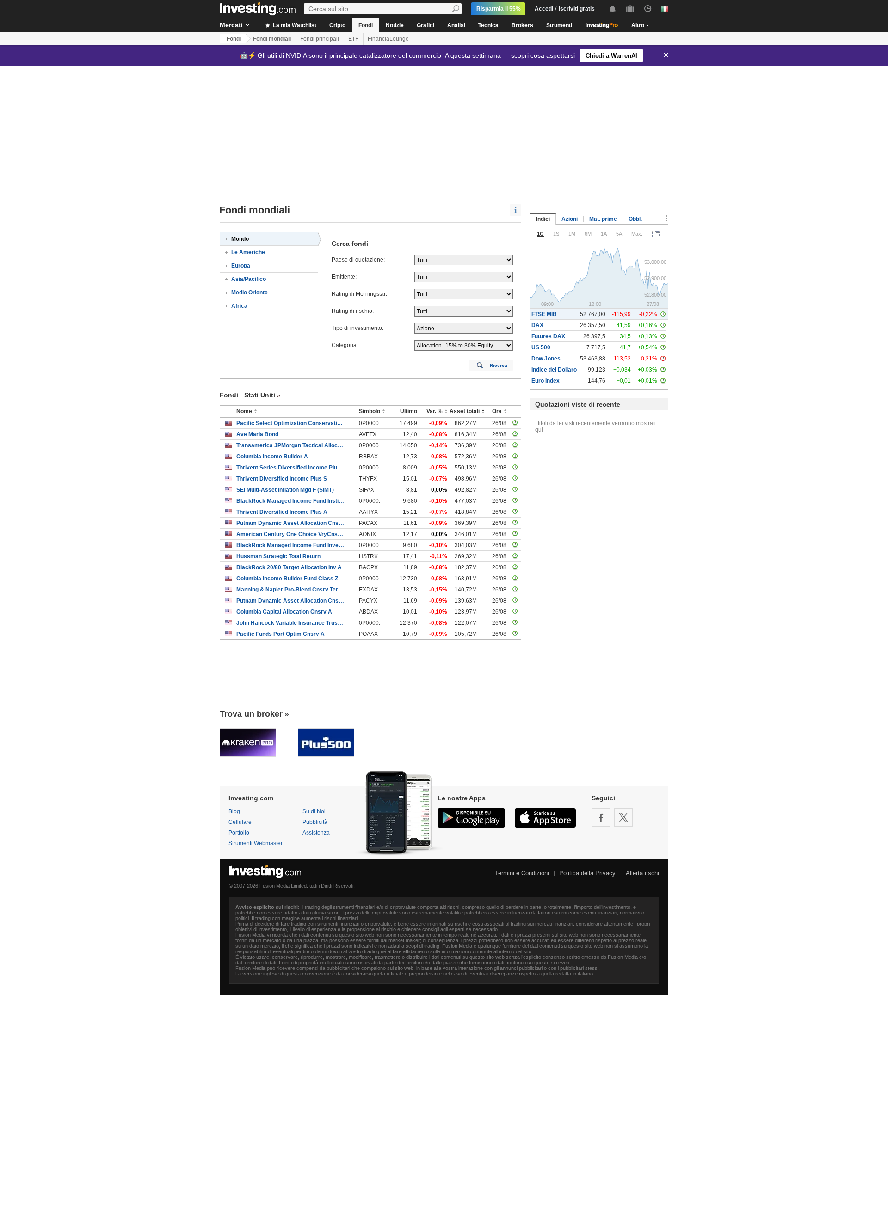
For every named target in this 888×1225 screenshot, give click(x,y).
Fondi (365, 25)
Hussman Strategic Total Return (278, 556)
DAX (537, 325)
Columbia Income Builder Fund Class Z (287, 578)
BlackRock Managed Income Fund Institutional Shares (290, 501)
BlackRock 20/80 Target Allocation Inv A (289, 567)
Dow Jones (546, 358)
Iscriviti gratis (577, 9)
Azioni (569, 219)
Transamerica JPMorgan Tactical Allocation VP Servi (290, 445)
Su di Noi (314, 811)
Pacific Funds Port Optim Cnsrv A (280, 634)
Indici (543, 219)
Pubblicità (314, 822)
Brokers (522, 25)
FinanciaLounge (388, 39)
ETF (353, 39)
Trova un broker (251, 714)
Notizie (395, 25)
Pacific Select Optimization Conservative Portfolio (290, 423)
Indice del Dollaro (554, 369)
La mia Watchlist (293, 25)
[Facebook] (601, 817)
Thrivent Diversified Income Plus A (281, 512)
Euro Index (545, 381)
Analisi (456, 25)
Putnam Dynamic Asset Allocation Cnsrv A (290, 523)
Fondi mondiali (272, 39)
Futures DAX (548, 336)
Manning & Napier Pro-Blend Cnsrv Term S (290, 589)
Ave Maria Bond (257, 434)
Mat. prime (603, 219)
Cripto (337, 25)
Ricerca (498, 365)
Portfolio (238, 832)
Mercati (231, 25)
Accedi (544, 9)
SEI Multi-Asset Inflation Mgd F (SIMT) (285, 490)
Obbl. (635, 219)
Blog (234, 811)
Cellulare (240, 822)
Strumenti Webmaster (255, 843)
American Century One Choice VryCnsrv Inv (290, 534)
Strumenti (559, 25)
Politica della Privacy (587, 873)
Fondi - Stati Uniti (247, 395)
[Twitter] (623, 817)
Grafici (425, 25)
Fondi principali (319, 39)
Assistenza (316, 832)
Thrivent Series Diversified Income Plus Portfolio (290, 467)
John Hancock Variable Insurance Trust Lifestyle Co (290, 623)
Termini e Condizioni (522, 873)
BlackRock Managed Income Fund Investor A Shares (290, 545)
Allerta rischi (642, 873)
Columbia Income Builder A (272, 456)
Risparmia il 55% (498, 9)
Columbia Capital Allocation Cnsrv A (284, 612)
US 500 (540, 347)
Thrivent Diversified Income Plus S (281, 478)
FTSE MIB (544, 314)
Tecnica (488, 25)
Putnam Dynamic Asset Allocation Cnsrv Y (290, 600)
